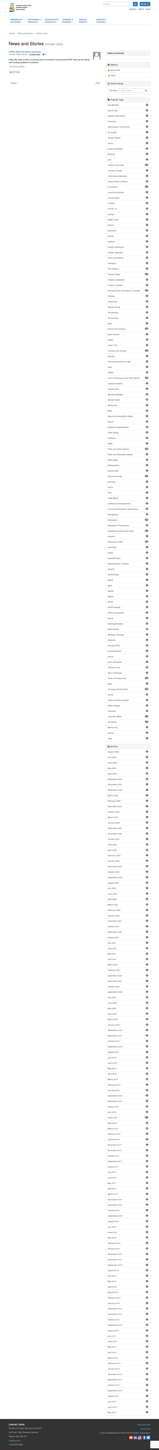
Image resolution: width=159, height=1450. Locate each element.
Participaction (127, 465)
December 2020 (127, 975)
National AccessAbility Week (127, 416)
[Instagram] (140, 1437)
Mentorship (127, 405)
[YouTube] (131, 1437)
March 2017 (127, 1194)
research (127, 536)
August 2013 (127, 1396)
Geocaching (127, 312)
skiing (127, 580)
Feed (112, 75)
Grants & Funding (101, 20)
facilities (127, 241)
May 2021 (127, 953)
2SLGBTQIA (127, 105)
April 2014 (127, 1352)
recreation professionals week (127, 530)
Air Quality (127, 132)
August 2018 (127, 1106)
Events (127, 236)
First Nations (127, 268)
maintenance (127, 389)
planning (127, 481)
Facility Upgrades (127, 252)
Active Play (127, 110)
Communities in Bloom (127, 181)
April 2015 (127, 1286)
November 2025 (127, 784)
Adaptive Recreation (127, 115)
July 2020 (127, 997)
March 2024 (127, 817)
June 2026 (127, 762)
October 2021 (127, 926)
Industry (127, 356)
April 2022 (127, 899)
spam (127, 585)
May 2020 (127, 1008)
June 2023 (127, 844)
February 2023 (127, 855)
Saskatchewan (127, 558)
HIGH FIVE (127, 345)
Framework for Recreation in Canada (127, 290)
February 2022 (127, 910)
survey (127, 656)
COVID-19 (127, 208)
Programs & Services (34, 20)
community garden (127, 192)
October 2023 (127, 839)
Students (127, 640)
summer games (127, 651)
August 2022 (127, 882)
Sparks (127, 591)
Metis (127, 410)
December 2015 (127, 1254)
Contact (133, 9)
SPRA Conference (127, 612)
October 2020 (127, 986)
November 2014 (127, 1314)
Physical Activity (127, 476)
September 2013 (127, 1390)
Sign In (146, 4)
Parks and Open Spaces (127, 449)
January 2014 (127, 1368)
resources (127, 547)
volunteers (127, 722)
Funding (127, 296)
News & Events (83, 20)
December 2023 (127, 828)
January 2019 (127, 1090)
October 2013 (127, 1385)
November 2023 (127, 833)
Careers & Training (67, 20)
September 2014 (127, 1325)
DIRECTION (127, 219)
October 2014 (127, 1319)
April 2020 (127, 1013)
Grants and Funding (127, 328)
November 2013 (127, 1379)
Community (127, 186)
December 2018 (127, 1095)
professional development (127, 503)
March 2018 (127, 1128)
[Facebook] (144, 1437)
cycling (127, 214)
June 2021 (127, 948)
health (127, 339)
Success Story (127, 645)
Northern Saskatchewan (127, 427)
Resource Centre (127, 541)
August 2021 (127, 937)
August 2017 (127, 1166)
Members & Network (16, 20)
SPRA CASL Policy (144, 1425)
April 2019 (127, 1073)
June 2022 (127, 893)
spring (127, 618)
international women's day (127, 361)
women (127, 732)
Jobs (127, 367)
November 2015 (127, 1259)
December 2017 (127, 1144)
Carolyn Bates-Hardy (18, 54)
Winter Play (127, 727)
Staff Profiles (15, 72)
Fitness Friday (127, 274)
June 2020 (127, 1002)
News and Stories (25, 33)
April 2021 (127, 959)
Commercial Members (127, 176)
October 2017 (127, 1155)
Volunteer (127, 711)
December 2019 (127, 1030)
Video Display (127, 705)
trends (127, 694)
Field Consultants (127, 257)
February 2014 (127, 1363)
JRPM (127, 372)
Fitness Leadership (127, 279)
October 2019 (127, 1041)
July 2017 (127, 1172)
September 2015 (127, 1265)
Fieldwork (127, 263)
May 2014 (127, 1346)
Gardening (127, 301)
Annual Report (127, 137)
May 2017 (127, 1183)
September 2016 (127, 1215)
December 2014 (127, 1308)
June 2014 (127, 1341)
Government (127, 318)
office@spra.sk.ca (15, 1441)
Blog (148, 9)
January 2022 (127, 915)
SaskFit (127, 569)
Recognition (127, 514)
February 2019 (127, 1084)
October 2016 (127, 1210)
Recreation (127, 520)
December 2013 (127, 1374)
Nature (127, 421)
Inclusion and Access (127, 350)
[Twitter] (148, 1437)
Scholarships (127, 574)
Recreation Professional (127, 525)
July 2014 (127, 1336)
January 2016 (127, 1248)
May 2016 (127, 1237)
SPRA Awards (127, 607)
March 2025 (127, 795)
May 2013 (127, 1412)
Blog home (115, 70)
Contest (127, 203)
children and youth (127, 165)
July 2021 (127, 942)
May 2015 (127, 1281)
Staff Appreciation (127, 623)
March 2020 (127, 1019)
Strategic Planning (127, 634)
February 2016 (127, 1243)
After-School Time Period (127, 126)
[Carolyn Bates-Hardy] (97, 56)
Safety (127, 552)
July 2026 (127, 757)
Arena (127, 143)
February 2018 (127, 1133)
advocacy (127, 121)
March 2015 (127, 1292)
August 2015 (127, 1270)
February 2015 (127, 1297)
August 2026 (127, 751)
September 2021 (127, 931)
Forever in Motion (127, 285)
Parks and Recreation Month (127, 454)
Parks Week (127, 460)
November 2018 (127, 1101)
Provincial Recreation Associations (127, 509)
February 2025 (127, 800)
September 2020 (127, 991)
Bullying (127, 154)
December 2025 (127, 779)
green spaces (127, 334)
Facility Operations (127, 247)
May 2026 (127, 768)
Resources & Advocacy (52, 20)
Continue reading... (17, 66)
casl (127, 159)
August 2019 (127, 1052)
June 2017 (127, 1177)
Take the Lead (127, 667)
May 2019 (127, 1068)
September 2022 (127, 877)
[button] (145, 90)
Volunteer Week (127, 716)
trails (127, 683)
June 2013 (127, 1407)
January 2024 (127, 822)
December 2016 (127, 1199)
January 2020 (127, 1024)
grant (127, 323)
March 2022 (127, 904)
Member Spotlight (127, 394)
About (141, 9)
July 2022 (127, 888)
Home (11, 33)
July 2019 (127, 1057)
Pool (127, 492)
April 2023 (127, 850)
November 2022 (127, 866)
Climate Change (127, 170)
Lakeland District (127, 383)
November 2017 (127, 1150)
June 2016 (127, 1232)
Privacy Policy (145, 1429)
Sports (127, 596)
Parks (127, 443)
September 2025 (127, 790)
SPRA (127, 601)
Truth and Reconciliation (127, 700)
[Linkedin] (135, 1437)
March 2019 (127, 1079)
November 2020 (127, 981)
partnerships (127, 470)
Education (127, 230)
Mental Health (127, 399)
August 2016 (127, 1221)
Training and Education (127, 689)
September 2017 (127, 1161)
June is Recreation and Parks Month (127, 378)
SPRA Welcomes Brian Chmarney (25, 51)
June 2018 (127, 1117)
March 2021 (127, 964)
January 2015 (127, 1303)
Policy (127, 487)
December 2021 (127, 921)
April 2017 (127, 1188)
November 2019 (127, 1035)
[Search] (135, 4)
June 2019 (127, 1062)
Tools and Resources (127, 678)
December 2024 (127, 806)
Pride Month (127, 498)
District (127, 225)
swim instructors (127, 661)
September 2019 (127, 1046)
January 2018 (127, 1139)
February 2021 (127, 970)
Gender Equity (127, 307)
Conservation (127, 197)
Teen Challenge (127, 672)
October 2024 (127, 811)
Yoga (127, 738)
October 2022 (127, 871)
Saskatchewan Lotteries (127, 563)
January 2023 (127, 860)
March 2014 (127, 1357)
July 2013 (127, 1401)
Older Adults (127, 432)
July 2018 (127, 1112)
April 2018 (127, 1123)
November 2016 (127, 1204)
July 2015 (127, 1275)
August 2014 (127, 1330)
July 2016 (127, 1226)
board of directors (127, 148)
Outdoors (127, 438)
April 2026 (127, 773)
